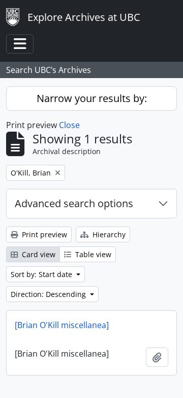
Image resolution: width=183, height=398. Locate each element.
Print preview (43, 234)
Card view (37, 254)
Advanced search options (74, 203)
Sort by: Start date (42, 274)
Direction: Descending (49, 294)
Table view (92, 254)
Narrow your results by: (92, 98)
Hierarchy (108, 234)
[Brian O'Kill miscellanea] (62, 325)
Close (69, 125)
